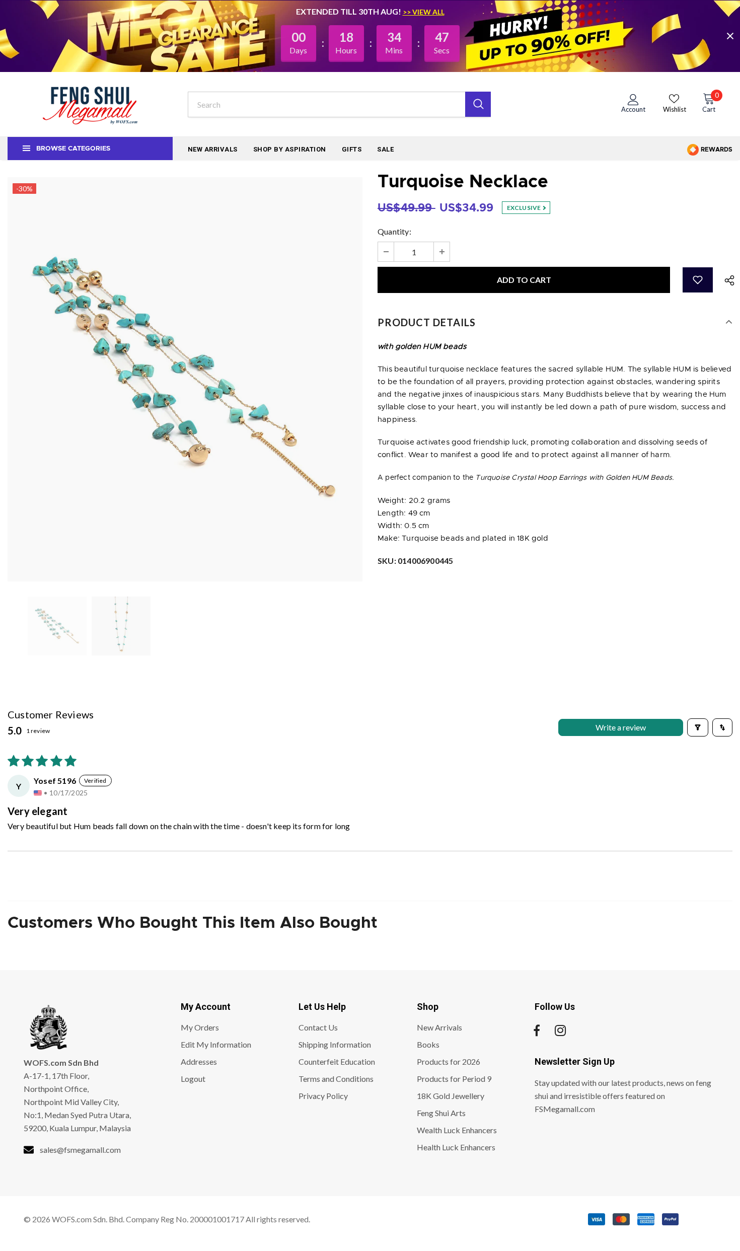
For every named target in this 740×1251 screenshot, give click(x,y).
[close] (730, 36)
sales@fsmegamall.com (80, 1149)
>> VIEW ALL (424, 12)
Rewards (715, 149)
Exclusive (524, 207)
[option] (185, 379)
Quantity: (394, 231)
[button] (698, 279)
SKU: (415, 560)
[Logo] (90, 104)
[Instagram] (560, 1030)
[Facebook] (537, 1030)
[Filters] (697, 727)
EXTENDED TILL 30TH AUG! (349, 11)
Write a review (621, 727)
